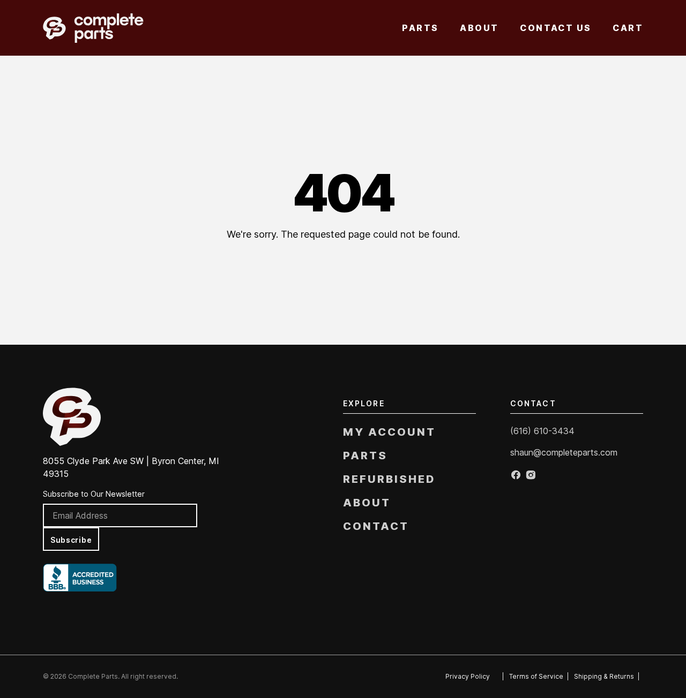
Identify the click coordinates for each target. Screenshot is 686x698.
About (479, 27)
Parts (420, 27)
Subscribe (71, 539)
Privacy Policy (467, 676)
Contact (376, 526)
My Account (389, 432)
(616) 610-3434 (542, 431)
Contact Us (555, 27)
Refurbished (389, 479)
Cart (628, 27)
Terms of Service (536, 676)
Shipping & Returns (604, 676)
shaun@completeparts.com (563, 452)
